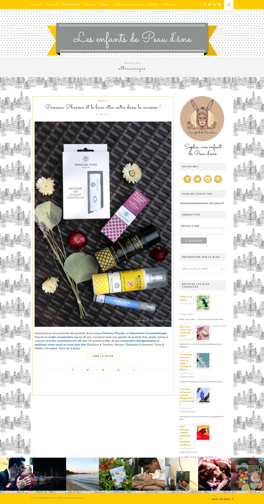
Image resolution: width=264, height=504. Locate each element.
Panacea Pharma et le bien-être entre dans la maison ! (103, 107)
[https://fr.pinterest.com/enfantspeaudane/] (218, 183)
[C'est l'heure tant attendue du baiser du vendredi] (148, 474)
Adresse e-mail (190, 225)
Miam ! (105, 4)
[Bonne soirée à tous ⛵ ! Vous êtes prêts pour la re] (49, 474)
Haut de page (221, 499)
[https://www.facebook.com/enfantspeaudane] (187, 183)
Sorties (90, 4)
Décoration (71, 4)
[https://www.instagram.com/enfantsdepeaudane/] (208, 183)
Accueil (36, 4)
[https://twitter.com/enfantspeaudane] (197, 183)
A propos (169, 4)
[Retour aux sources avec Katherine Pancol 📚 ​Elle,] (115, 474)
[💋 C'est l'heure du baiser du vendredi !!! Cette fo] (214, 474)
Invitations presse (129, 4)
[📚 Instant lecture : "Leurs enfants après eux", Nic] (181, 474)
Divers (153, 4)
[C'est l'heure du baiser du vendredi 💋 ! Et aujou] (16, 474)
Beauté (52, 4)
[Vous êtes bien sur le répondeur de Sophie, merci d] (82, 474)
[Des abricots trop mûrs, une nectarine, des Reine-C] (247, 474)
